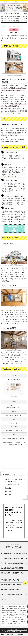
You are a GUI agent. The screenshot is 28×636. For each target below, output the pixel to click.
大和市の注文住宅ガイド (12, 485)
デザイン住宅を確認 (8, 634)
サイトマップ (4, 599)
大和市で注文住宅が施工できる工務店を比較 (14, 229)
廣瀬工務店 (8, 491)
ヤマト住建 (8, 488)
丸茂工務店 (8, 494)
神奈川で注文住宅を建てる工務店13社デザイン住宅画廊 (15, 1)
